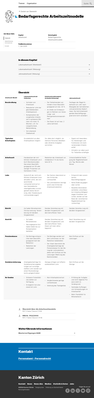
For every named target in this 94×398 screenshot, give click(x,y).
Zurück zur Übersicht (29, 11)
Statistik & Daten (60, 384)
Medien (48, 384)
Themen (21, 3)
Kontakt (7, 46)
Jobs (72, 384)
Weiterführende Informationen (9, 42)
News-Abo (38, 384)
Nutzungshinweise (23, 389)
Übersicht (7, 38)
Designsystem (39, 387)
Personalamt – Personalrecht (34, 358)
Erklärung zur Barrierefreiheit (54, 387)
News (29, 384)
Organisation (32, 3)
